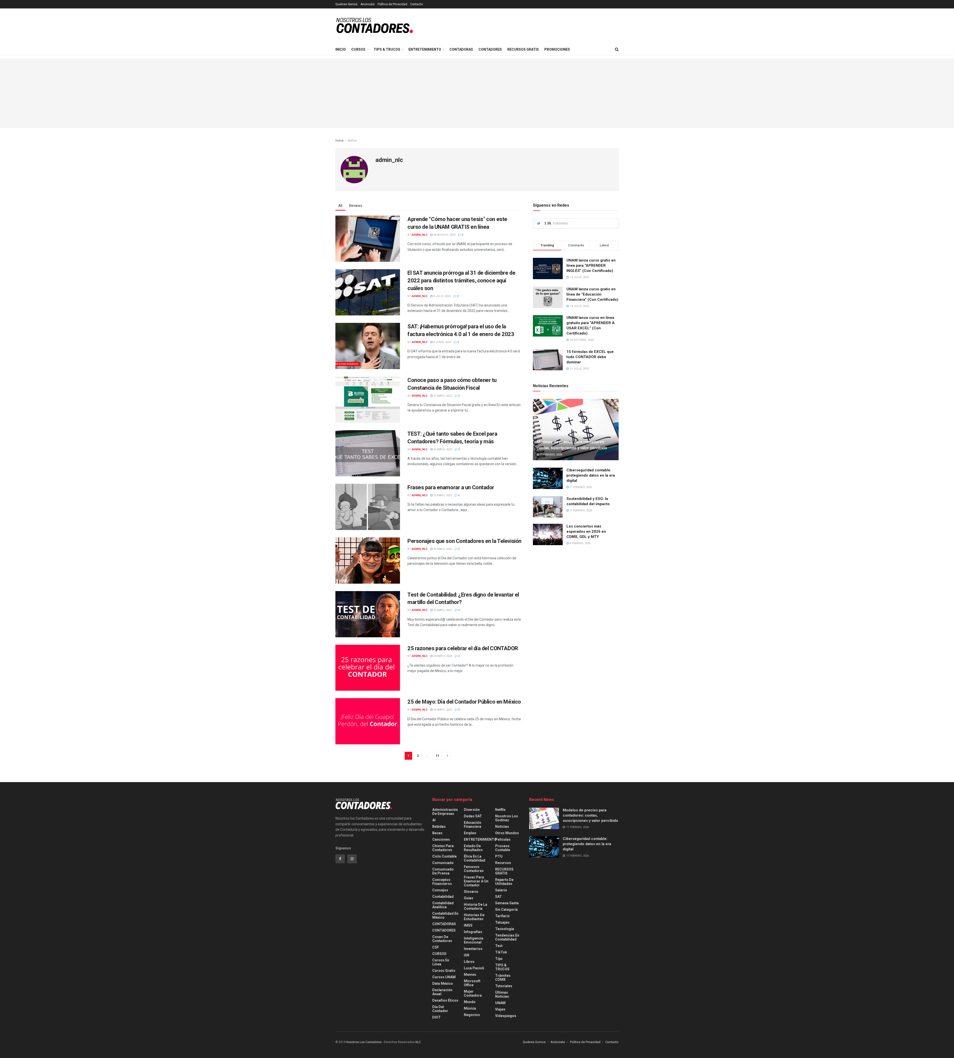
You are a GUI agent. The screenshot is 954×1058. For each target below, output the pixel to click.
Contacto (416, 4)
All (340, 206)
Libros (469, 962)
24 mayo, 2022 (442, 709)
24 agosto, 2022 (444, 234)
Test (499, 946)
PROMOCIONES (557, 49)
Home (339, 140)
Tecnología (504, 929)
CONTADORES (490, 49)
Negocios (472, 1015)
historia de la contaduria (475, 906)
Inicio (340, 49)
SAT (498, 897)
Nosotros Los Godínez (506, 818)
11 (437, 755)
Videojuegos (505, 1016)
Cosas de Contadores (442, 939)
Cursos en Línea (440, 962)
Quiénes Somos (346, 4)
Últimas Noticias (502, 994)
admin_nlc (420, 234)
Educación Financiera (472, 825)
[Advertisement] (477, 93)
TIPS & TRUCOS (387, 49)
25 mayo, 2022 (442, 449)
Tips (499, 959)
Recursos (503, 863)
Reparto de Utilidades (504, 882)
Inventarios (473, 949)
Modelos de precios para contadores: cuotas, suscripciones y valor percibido (590, 815)
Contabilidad (443, 897)
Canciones (441, 839)
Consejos (440, 890)
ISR (466, 955)
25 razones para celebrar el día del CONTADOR (462, 648)
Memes (470, 975)
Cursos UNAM (444, 977)
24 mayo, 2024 (442, 656)
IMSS (468, 925)
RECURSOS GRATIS (523, 49)
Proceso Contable (502, 848)
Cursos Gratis (443, 971)
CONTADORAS (461, 49)
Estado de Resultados (473, 848)
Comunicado (443, 863)
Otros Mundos (507, 833)
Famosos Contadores (474, 869)
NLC (418, 1042)
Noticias (502, 827)
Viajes (500, 1009)
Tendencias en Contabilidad (507, 937)
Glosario (471, 892)
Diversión (472, 810)
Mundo (470, 1002)
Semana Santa (507, 903)
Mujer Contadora (473, 993)
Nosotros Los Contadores (364, 1042)
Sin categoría (506, 909)
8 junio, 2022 (442, 342)
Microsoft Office (472, 983)
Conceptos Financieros (442, 882)
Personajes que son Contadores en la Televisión (464, 541)
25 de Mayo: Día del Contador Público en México (464, 702)
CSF (435, 947)
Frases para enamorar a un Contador (450, 487)
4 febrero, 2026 (580, 543)
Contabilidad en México (445, 915)
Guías (468, 898)
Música (470, 1008)
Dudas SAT (473, 816)
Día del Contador (440, 1009)
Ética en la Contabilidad (474, 858)
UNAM (500, 1003)
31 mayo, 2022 (442, 395)
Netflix (500, 810)
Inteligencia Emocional (473, 940)
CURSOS (358, 49)
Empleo (470, 833)
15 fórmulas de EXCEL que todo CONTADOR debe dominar (590, 356)
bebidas (439, 827)
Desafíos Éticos (445, 1000)
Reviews (355, 206)
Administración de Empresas (445, 812)
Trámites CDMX (503, 978)
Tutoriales (503, 986)
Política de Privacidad (392, 4)
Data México (442, 983)
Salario (501, 890)
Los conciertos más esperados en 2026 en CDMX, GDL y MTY (586, 531)
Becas (437, 833)
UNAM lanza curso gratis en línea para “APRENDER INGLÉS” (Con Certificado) (591, 265)
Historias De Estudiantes (474, 917)
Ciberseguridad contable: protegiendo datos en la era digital (590, 475)
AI (434, 820)
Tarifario (502, 916)
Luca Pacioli (474, 968)
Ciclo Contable (444, 856)
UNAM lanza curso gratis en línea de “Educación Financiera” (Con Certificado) (592, 294)
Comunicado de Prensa (443, 871)
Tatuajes (502, 922)
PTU (499, 856)
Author (352, 140)
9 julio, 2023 (442, 296)
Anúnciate (367, 4)
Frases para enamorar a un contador (476, 881)
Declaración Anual (442, 992)
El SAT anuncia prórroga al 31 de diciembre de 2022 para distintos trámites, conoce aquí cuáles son (461, 280)
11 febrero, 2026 (550, 454)
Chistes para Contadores (443, 848)
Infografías (473, 932)
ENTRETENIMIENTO (424, 49)
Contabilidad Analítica (443, 905)
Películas (503, 839)
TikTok (501, 952)
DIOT (436, 1017)
